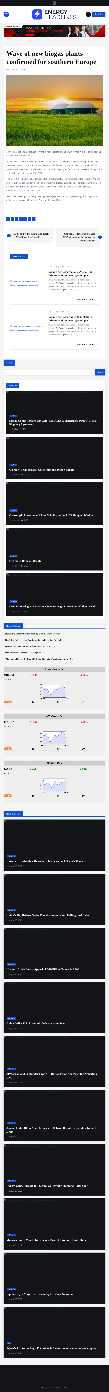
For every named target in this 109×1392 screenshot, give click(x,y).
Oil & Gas (11, 856)
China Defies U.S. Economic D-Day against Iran (25, 653)
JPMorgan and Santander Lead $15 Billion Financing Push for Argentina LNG (38, 659)
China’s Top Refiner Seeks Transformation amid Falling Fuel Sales (33, 640)
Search (9, 363)
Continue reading (85, 299)
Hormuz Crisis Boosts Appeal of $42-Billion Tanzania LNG (29, 646)
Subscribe (99, 14)
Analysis (13, 416)
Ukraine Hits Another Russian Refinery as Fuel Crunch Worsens (32, 634)
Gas (7, 69)
